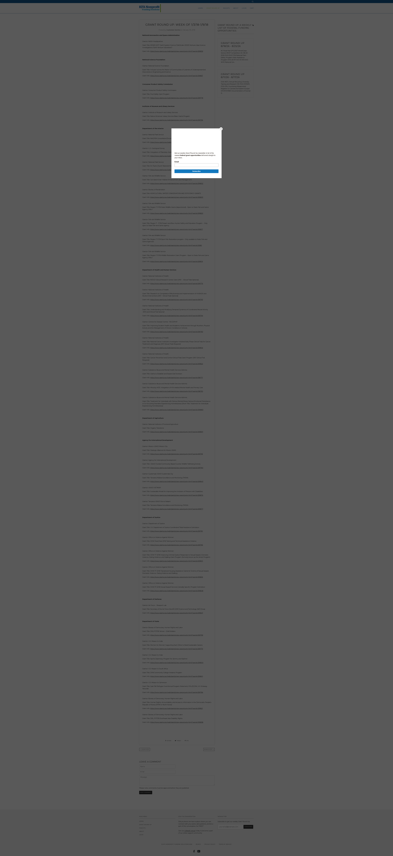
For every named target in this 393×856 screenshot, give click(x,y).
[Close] (221, 128)
